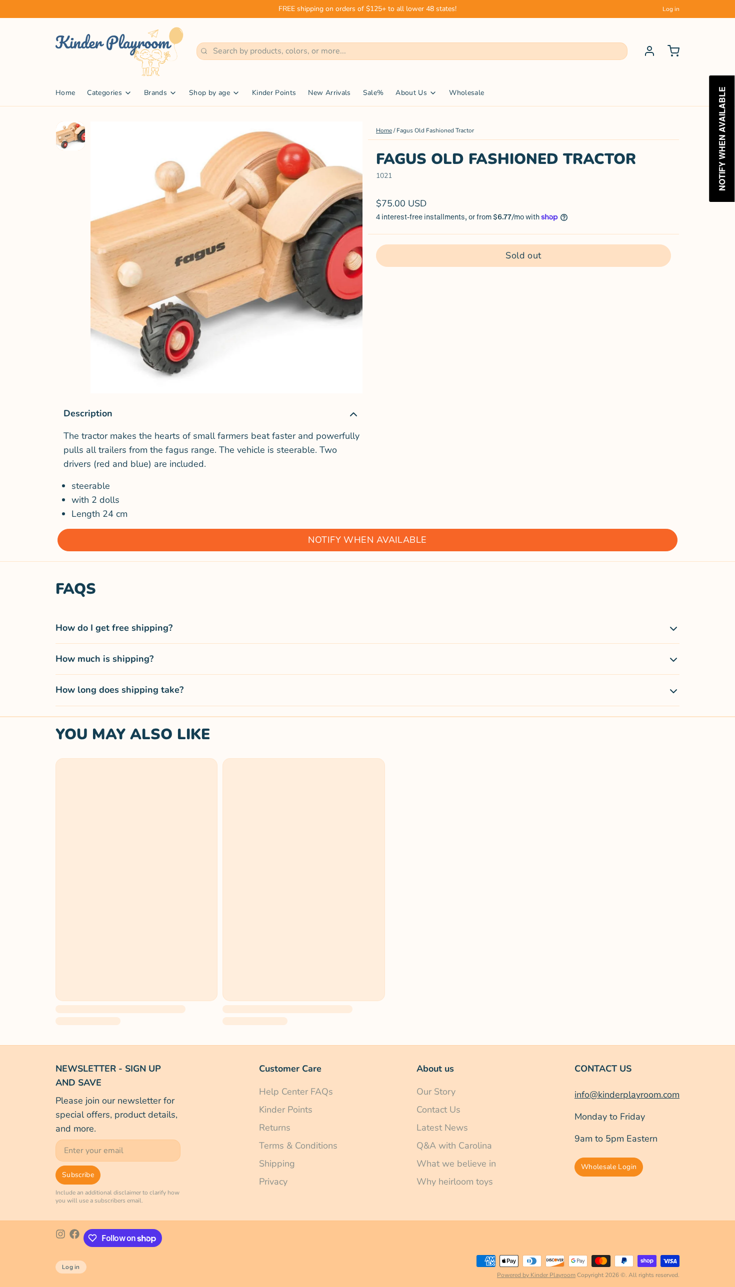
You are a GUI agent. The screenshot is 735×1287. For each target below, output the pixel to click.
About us (435, 1069)
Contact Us (438, 1110)
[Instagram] (61, 1238)
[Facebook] (75, 1238)
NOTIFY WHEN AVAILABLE (367, 540)
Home (65, 92)
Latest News (442, 1128)
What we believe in (456, 1164)
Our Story (436, 1092)
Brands (155, 92)
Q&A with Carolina (454, 1146)
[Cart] (670, 51)
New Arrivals (329, 92)
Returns (274, 1128)
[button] (523, 255)
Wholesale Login (608, 1167)
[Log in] (646, 51)
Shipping (277, 1164)
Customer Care (290, 1069)
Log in (671, 9)
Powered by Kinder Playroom (536, 1275)
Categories (104, 92)
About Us (411, 92)
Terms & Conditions (298, 1146)
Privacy (273, 1182)
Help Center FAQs (296, 1092)
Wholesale (466, 92)
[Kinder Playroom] (120, 51)
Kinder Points (274, 92)
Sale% (373, 92)
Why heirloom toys (454, 1182)
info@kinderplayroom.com (627, 1095)
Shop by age (209, 92)
